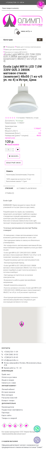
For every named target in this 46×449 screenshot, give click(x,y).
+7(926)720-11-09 (11, 352)
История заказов (8, 392)
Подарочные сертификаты (12, 410)
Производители (8, 407)
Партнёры (5, 413)
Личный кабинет (8, 389)
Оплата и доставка (9, 377)
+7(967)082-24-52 (11, 354)
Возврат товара (8, 400)
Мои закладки (7, 395)
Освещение (10, 47)
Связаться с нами (9, 383)
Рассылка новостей (9, 398)
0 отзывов (20, 118)
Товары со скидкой (9, 418)
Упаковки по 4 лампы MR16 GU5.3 (15, 52)
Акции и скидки (8, 380)
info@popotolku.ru (11, 360)
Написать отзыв (32, 118)
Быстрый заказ (14, 163)
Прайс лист (6, 374)
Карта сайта (6, 415)
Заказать (14, 156)
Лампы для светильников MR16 (15, 49)
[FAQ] (43, 2)
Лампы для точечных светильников (28, 47)
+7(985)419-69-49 (11, 357)
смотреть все (10, 138)
